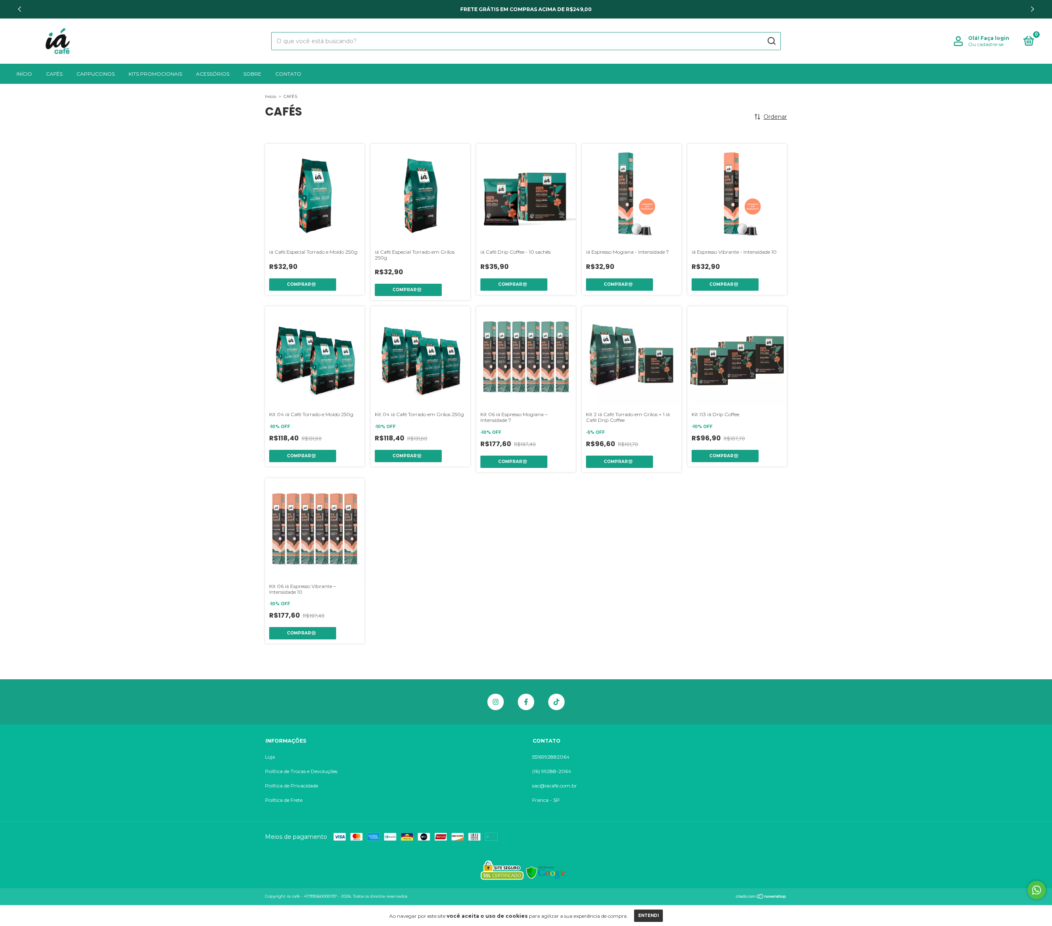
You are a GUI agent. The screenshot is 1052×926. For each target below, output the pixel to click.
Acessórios (212, 74)
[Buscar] (771, 41)
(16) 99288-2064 (551, 771)
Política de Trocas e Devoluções (301, 771)
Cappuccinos (95, 74)
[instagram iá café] (495, 702)
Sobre (252, 74)
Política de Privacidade (291, 785)
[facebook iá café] (526, 702)
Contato (288, 74)
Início (24, 74)
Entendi (648, 915)
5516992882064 (551, 757)
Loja (270, 757)
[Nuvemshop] (761, 897)
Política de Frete (283, 800)
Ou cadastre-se (986, 44)
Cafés (54, 74)
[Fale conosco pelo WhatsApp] (1036, 890)
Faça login (994, 38)
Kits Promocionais (155, 74)
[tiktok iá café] (556, 702)
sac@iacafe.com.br (554, 785)
